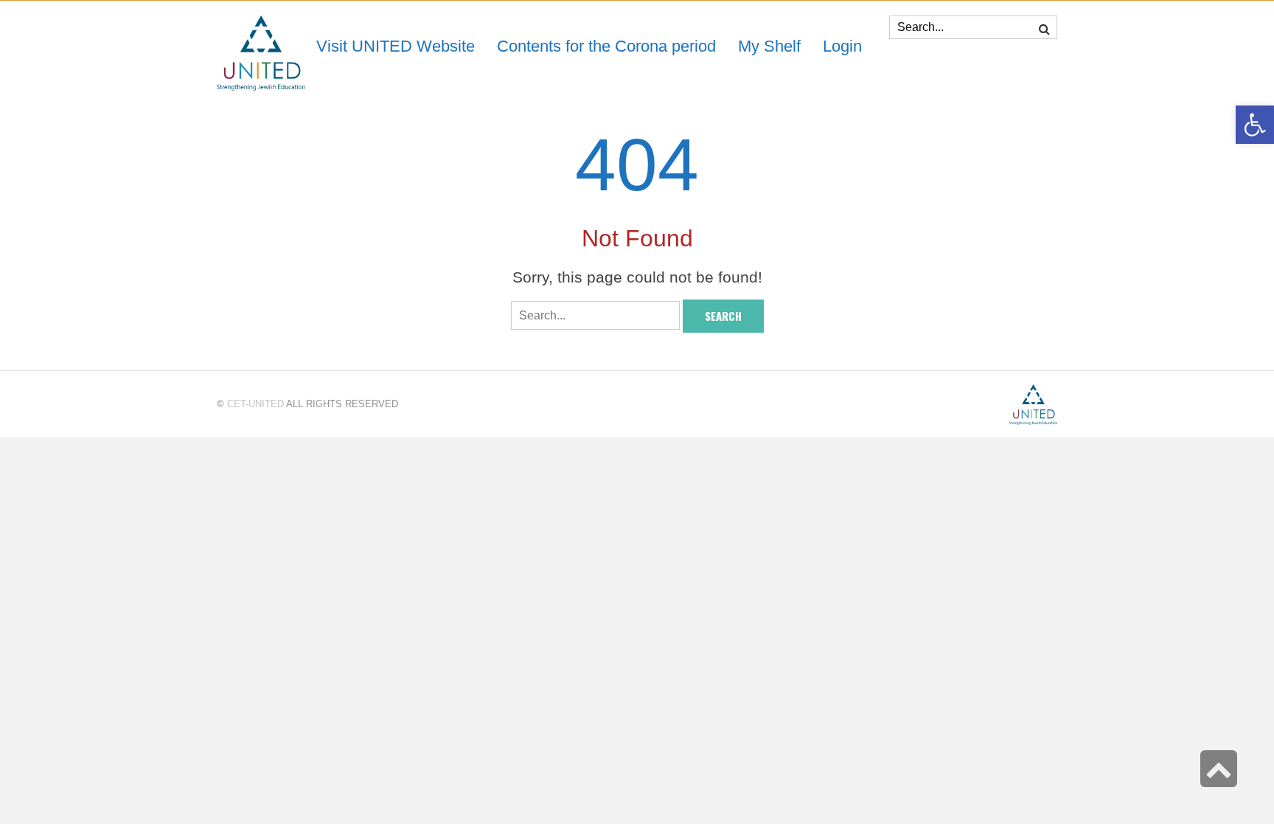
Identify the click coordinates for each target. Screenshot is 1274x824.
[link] (769, 46)
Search (723, 316)
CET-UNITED (255, 403)
